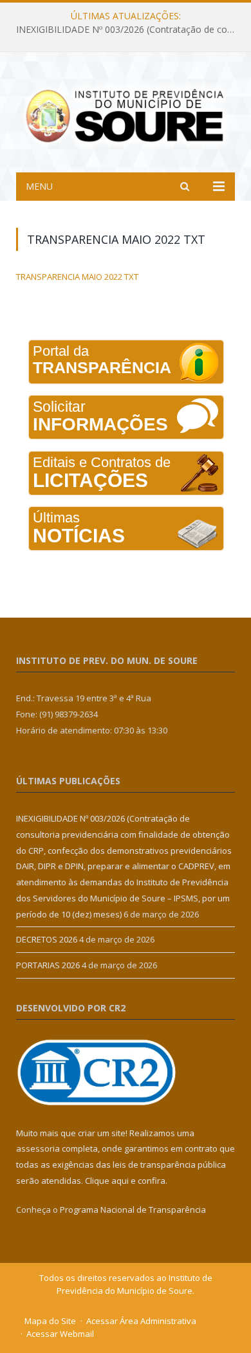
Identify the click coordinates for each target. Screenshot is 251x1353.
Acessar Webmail (60, 1333)
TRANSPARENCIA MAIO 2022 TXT (77, 276)
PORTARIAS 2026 (48, 965)
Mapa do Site (50, 1321)
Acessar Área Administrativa (141, 1321)
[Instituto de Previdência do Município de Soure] (125, 114)
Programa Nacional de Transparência (133, 1209)
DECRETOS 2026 (46, 939)
